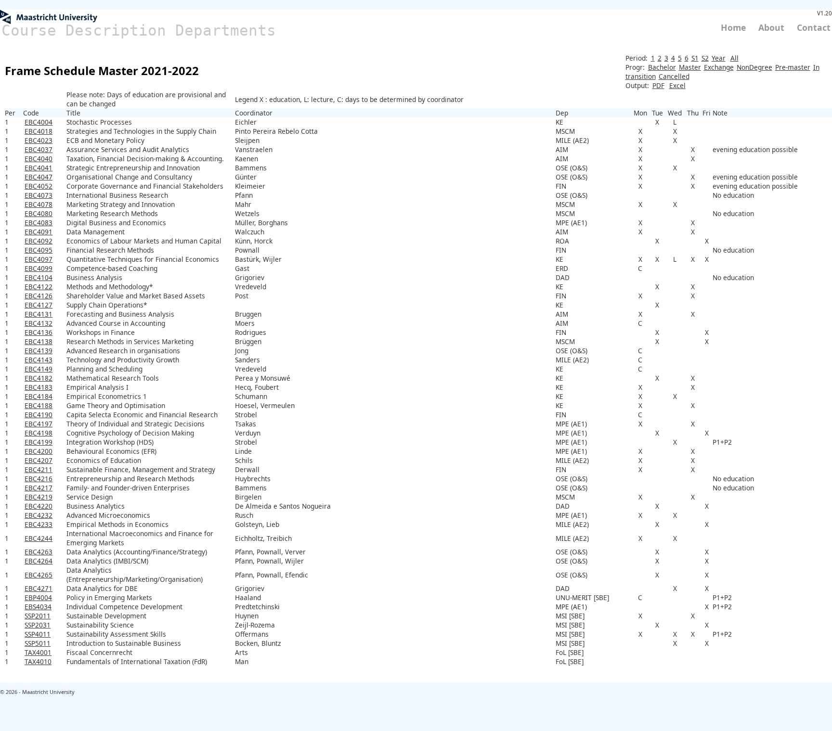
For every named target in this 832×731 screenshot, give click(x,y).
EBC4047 (38, 176)
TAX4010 (38, 661)
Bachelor (662, 67)
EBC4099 (38, 268)
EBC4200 (38, 451)
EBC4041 (38, 167)
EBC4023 (38, 140)
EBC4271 (38, 588)
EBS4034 (38, 606)
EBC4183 (38, 387)
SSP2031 (38, 624)
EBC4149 (38, 368)
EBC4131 (38, 314)
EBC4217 (38, 487)
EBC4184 (38, 396)
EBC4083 (38, 222)
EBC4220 (38, 506)
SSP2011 (38, 615)
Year (719, 58)
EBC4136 (38, 332)
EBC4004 (38, 122)
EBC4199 (38, 442)
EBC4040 (38, 158)
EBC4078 (38, 204)
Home (733, 27)
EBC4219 (38, 496)
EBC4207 (38, 460)
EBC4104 (38, 277)
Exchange (719, 67)
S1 (695, 58)
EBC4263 (38, 551)
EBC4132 (38, 323)
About (771, 27)
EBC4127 (38, 304)
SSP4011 (38, 634)
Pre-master (792, 67)
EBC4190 (38, 414)
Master (690, 67)
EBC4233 (38, 524)
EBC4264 (38, 560)
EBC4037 (38, 149)
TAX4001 (38, 652)
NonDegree (754, 67)
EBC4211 (38, 469)
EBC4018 (38, 131)
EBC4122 (38, 286)
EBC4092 (38, 240)
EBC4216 (38, 478)
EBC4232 (38, 515)
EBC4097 (38, 259)
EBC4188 (38, 405)
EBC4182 (38, 378)
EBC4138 (38, 341)
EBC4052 (38, 186)
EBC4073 (38, 195)
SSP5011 (38, 643)
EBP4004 (38, 597)
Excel (677, 85)
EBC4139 (38, 350)
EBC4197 (38, 423)
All (734, 58)
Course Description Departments (138, 30)
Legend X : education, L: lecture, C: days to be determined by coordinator (349, 99)
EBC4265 (38, 574)
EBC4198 (38, 432)
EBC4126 (38, 295)
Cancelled (674, 76)
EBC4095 (38, 250)
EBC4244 (38, 538)
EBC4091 (38, 231)
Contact (814, 27)
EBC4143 (38, 359)
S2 (705, 58)
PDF (658, 85)
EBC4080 (38, 213)
